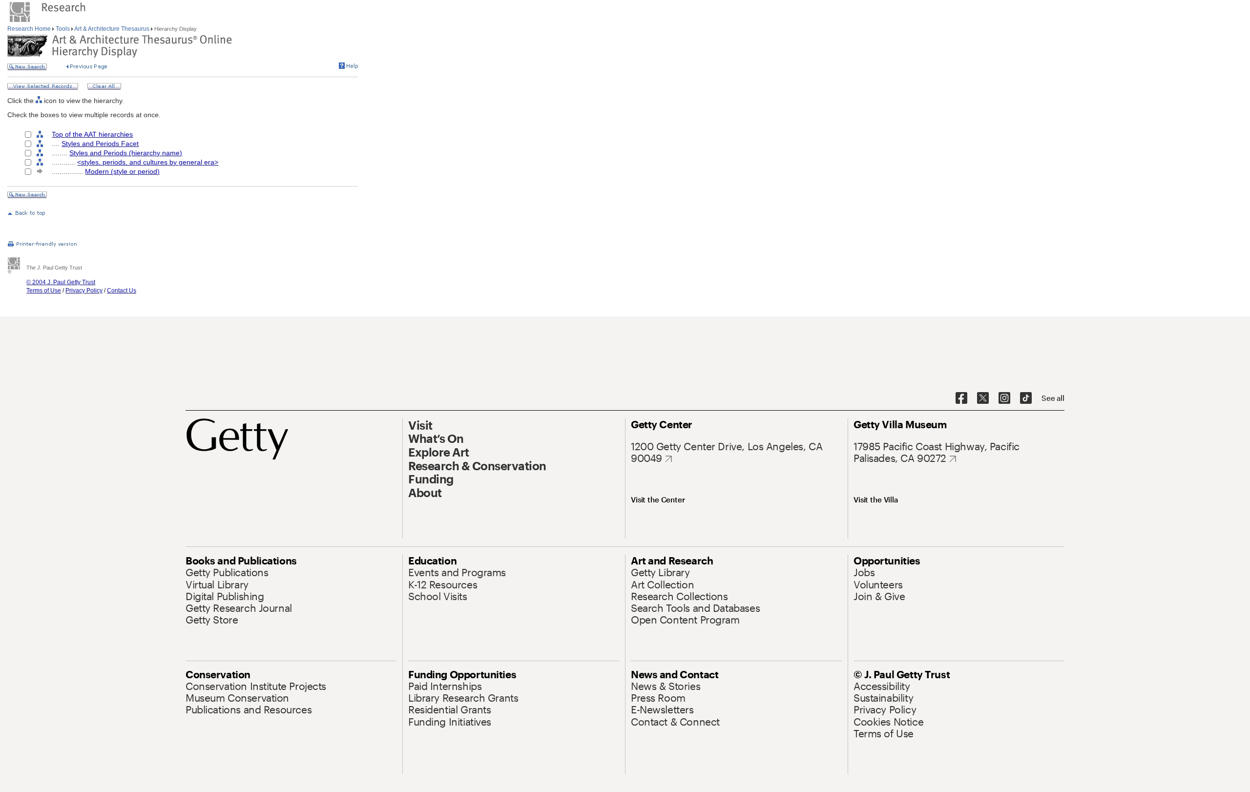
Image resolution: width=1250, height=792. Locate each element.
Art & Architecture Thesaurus (112, 28)
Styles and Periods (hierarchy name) (125, 153)
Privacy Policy (84, 290)
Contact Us (121, 290)
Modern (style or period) (122, 171)
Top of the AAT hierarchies (92, 134)
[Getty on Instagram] (1004, 398)
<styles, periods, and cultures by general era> (147, 162)
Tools (62, 28)
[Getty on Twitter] (983, 398)
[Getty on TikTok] (1026, 398)
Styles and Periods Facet (100, 143)
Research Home (29, 28)
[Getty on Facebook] (961, 398)
